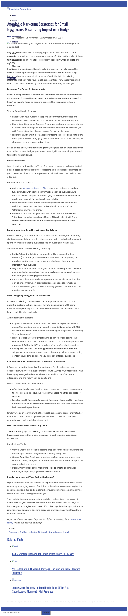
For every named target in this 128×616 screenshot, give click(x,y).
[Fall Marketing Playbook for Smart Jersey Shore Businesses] (15, 546)
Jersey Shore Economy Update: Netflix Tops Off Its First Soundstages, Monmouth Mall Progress (41, 590)
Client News (16, 65)
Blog (13, 62)
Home (14, 15)
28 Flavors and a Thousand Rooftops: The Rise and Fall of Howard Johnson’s (46, 571)
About (14, 20)
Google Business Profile (34, 188)
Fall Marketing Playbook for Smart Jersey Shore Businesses (43, 554)
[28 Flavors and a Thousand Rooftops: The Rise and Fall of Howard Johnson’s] (14, 561)
